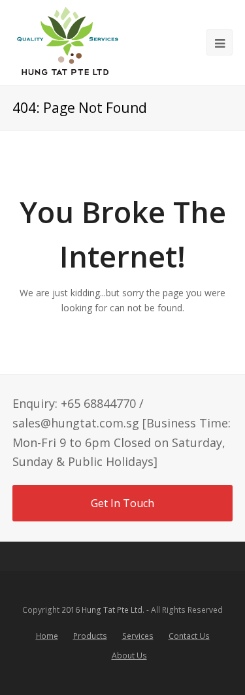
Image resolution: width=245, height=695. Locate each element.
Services (138, 635)
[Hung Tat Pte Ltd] (67, 42)
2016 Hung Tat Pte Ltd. (102, 609)
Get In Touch (122, 503)
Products (90, 635)
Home (47, 635)
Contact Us (189, 635)
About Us (129, 655)
